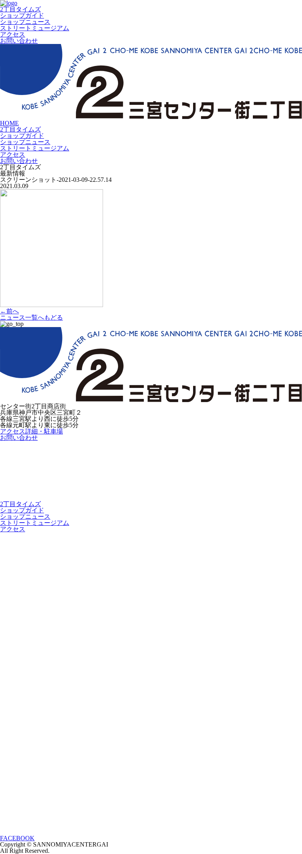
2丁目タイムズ (20, 9)
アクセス (12, 34)
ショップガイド (22, 15)
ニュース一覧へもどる (31, 317)
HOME (9, 123)
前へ (9, 311)
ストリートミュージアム (34, 28)
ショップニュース (25, 21)
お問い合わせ (19, 40)
